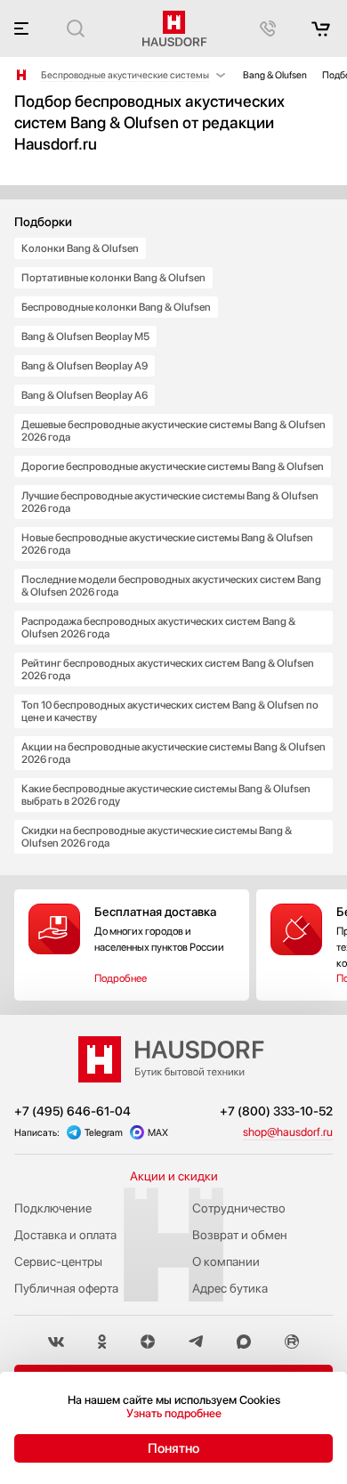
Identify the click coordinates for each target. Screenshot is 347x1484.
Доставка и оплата (65, 1235)
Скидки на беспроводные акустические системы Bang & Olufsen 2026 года (156, 836)
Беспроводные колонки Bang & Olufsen (116, 307)
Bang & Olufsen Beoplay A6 (84, 395)
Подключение (53, 1208)
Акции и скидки (174, 1176)
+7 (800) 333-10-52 (276, 1111)
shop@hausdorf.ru (288, 1132)
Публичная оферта (66, 1288)
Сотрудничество (239, 1208)
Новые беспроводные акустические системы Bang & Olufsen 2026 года (167, 543)
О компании (226, 1261)
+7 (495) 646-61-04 (72, 1111)
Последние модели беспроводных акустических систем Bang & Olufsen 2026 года (171, 585)
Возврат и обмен (239, 1235)
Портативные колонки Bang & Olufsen (113, 278)
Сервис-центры (58, 1261)
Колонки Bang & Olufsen (80, 248)
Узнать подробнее (174, 1413)
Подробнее (120, 978)
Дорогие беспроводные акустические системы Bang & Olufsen (172, 466)
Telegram (104, 1133)
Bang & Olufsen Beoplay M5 (85, 336)
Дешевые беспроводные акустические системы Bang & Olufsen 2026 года (173, 430)
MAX (158, 1133)
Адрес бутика (230, 1288)
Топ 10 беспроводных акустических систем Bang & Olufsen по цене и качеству (170, 711)
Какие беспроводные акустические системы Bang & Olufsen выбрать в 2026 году (166, 795)
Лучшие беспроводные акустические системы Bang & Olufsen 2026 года (170, 502)
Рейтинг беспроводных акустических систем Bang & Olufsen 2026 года (167, 669)
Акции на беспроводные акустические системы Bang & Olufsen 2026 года (173, 753)
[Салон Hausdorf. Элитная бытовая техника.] (21, 74)
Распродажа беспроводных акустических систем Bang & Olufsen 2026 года (158, 627)
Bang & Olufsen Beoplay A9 (84, 366)
